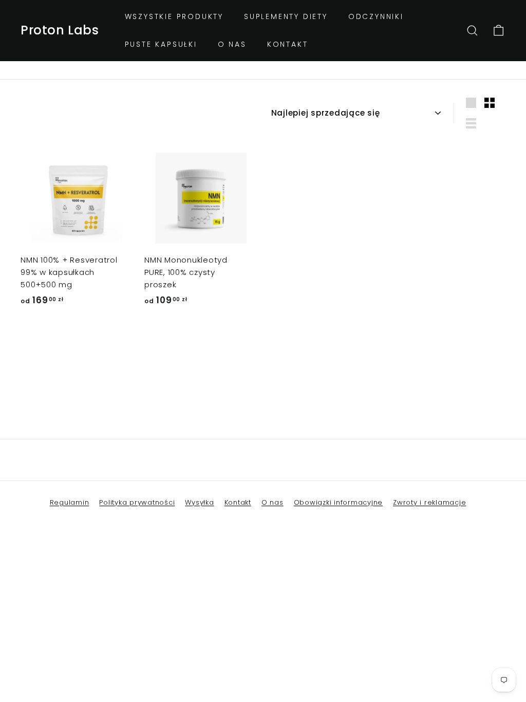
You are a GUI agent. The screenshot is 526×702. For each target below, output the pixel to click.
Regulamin (69, 502)
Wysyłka (199, 502)
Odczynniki (376, 16)
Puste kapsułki (161, 44)
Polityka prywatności (137, 502)
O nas (232, 44)
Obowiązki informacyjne (338, 502)
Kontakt (287, 44)
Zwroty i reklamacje (429, 502)
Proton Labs (60, 30)
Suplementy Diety (286, 16)
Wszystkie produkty (174, 16)
